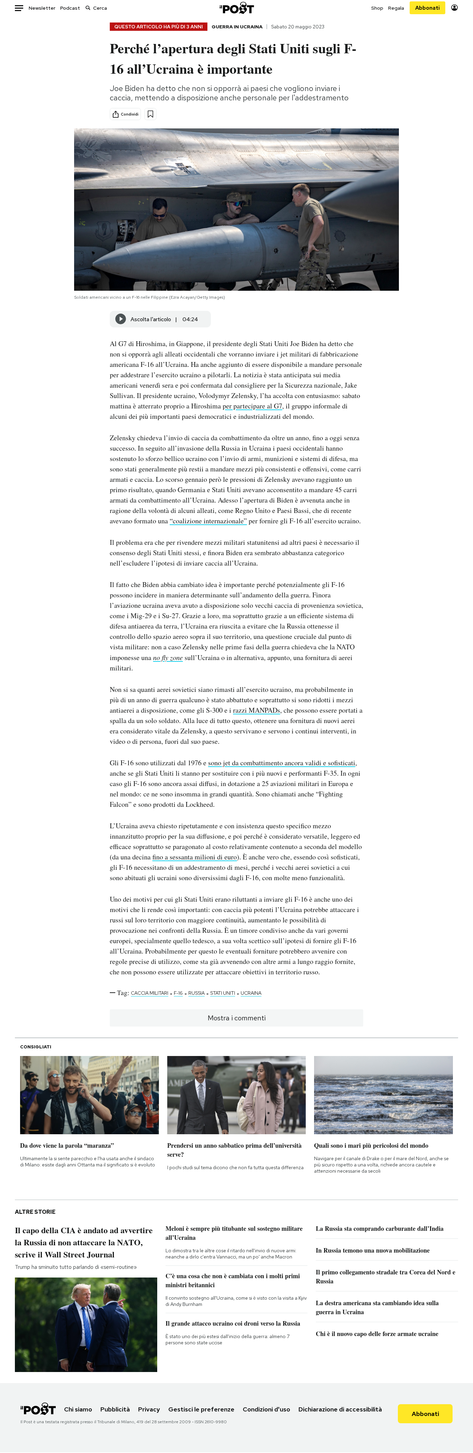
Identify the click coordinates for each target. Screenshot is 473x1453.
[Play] (120, 319)
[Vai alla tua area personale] (454, 7)
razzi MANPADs (256, 710)
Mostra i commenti (237, 1017)
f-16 (178, 993)
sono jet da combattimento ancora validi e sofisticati (281, 762)
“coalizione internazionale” (208, 520)
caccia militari (149, 993)
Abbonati (427, 7)
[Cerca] (88, 8)
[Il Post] (236, 8)
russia (196, 993)
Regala (396, 8)
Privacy (149, 1409)
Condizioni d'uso (266, 1409)
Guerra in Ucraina (237, 27)
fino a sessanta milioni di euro (194, 856)
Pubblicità (115, 1409)
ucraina (251, 993)
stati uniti (222, 993)
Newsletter (42, 8)
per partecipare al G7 (252, 405)
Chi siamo (78, 1409)
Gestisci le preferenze (201, 1409)
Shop (377, 8)
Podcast (70, 8)
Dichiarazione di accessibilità (340, 1409)
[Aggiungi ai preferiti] (150, 114)
